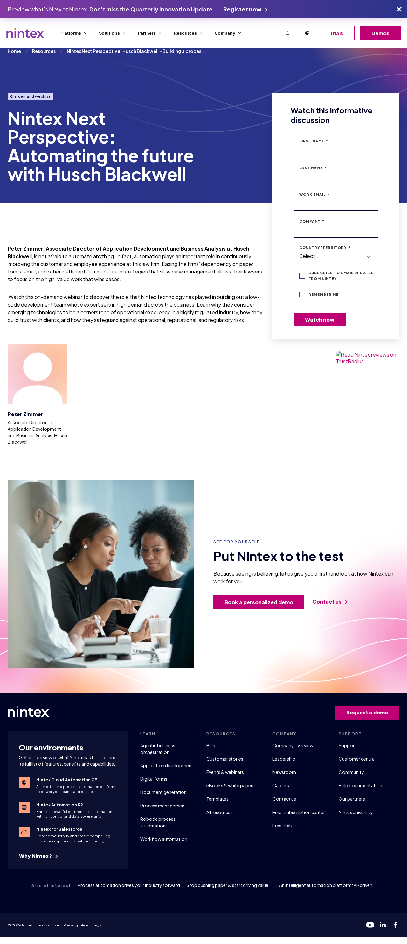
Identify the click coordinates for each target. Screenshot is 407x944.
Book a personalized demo (258, 602)
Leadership (283, 759)
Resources (185, 33)
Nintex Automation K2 (59, 804)
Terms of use (48, 925)
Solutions (109, 33)
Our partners (352, 799)
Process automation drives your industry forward (129, 885)
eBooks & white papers (230, 785)
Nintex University (356, 812)
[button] (288, 33)
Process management (163, 805)
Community (351, 772)
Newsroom (284, 772)
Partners (147, 33)
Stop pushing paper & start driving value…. (229, 885)
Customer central (357, 759)
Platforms (70, 33)
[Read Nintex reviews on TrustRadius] (367, 358)
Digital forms (153, 779)
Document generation (163, 792)
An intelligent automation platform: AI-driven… (327, 885)
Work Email (314, 194)
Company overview (292, 745)
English (306, 33)
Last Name (313, 168)
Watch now (320, 319)
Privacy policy (75, 925)
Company (225, 33)
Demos (380, 33)
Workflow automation (163, 839)
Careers (280, 785)
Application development (166, 765)
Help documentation (360, 785)
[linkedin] (383, 925)
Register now (242, 9)
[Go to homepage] (25, 33)
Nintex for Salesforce (59, 829)
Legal (97, 925)
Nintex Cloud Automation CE (66, 779)
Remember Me (323, 294)
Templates (217, 799)
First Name (313, 141)
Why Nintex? (36, 856)
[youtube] (370, 925)
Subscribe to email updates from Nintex (341, 275)
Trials (336, 33)
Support (347, 745)
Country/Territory (325, 247)
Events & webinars (225, 772)
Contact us (327, 601)
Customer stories (224, 759)
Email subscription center (298, 812)
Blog (211, 745)
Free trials (282, 825)
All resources (219, 812)
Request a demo (367, 712)
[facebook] (395, 925)
